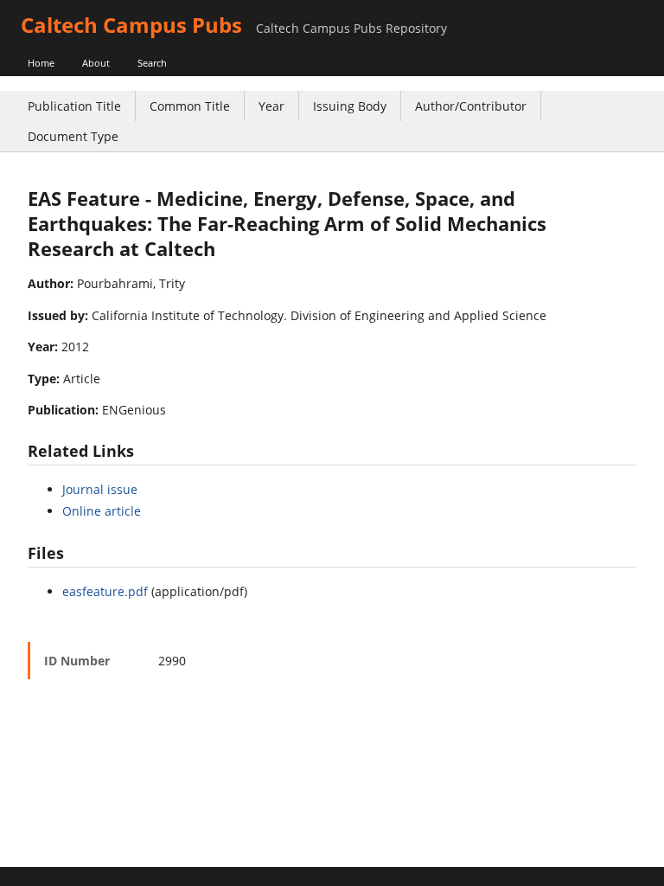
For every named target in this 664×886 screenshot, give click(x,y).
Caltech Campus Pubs (131, 24)
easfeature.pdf (105, 591)
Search (152, 62)
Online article (101, 511)
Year (271, 106)
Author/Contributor (471, 106)
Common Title (190, 106)
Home (41, 62)
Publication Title (74, 106)
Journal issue (99, 489)
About (96, 62)
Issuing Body (349, 106)
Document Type (73, 136)
